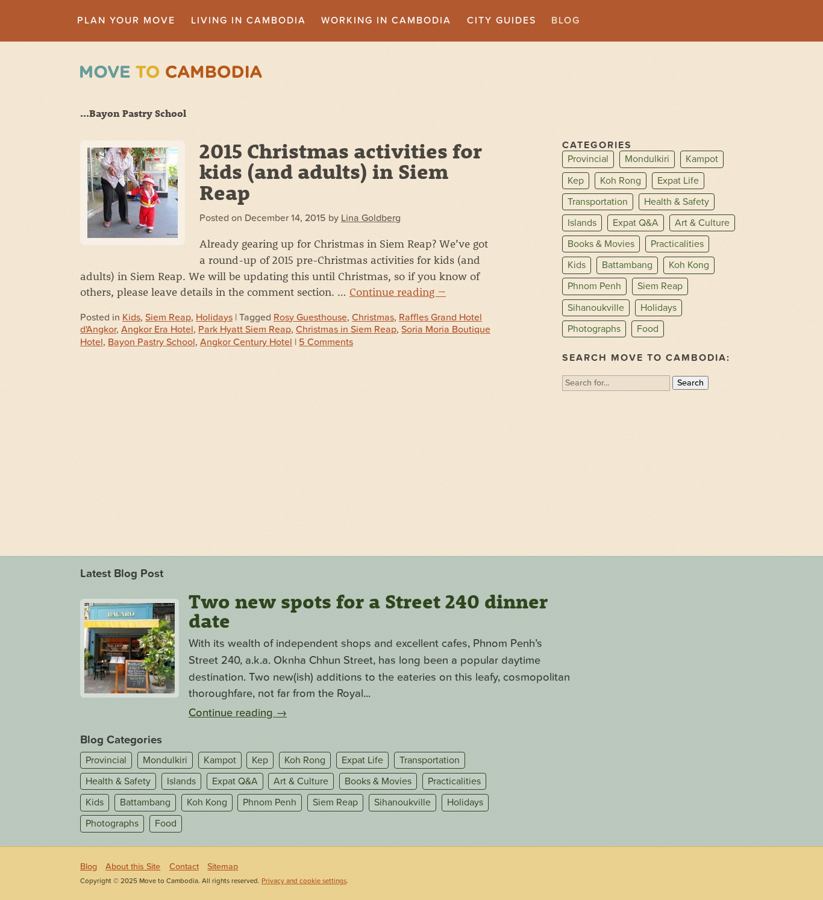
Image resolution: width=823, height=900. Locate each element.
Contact (184, 866)
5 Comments (326, 342)
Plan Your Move (126, 20)
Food (648, 329)
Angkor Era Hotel (157, 329)
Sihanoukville (596, 308)
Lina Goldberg (371, 218)
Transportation (598, 202)
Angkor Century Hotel (246, 342)
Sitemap (222, 866)
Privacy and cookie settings (303, 881)
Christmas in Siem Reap (346, 329)
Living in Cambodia (248, 20)
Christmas (373, 317)
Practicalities (677, 244)
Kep (576, 181)
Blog (565, 20)
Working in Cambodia (386, 20)
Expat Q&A (636, 223)
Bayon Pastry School (151, 342)
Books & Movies (601, 244)
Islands (582, 223)
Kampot (702, 160)
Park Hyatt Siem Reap (244, 329)
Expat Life (678, 181)
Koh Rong (620, 181)
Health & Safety (676, 202)
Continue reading (397, 291)
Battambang (627, 265)
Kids (131, 317)
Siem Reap (168, 317)
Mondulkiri (647, 160)
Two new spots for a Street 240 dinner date (368, 611)
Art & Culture (702, 223)
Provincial (588, 160)
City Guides (501, 20)
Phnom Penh (594, 287)
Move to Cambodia (171, 72)
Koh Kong (689, 265)
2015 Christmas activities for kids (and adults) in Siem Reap (340, 171)
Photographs (594, 329)
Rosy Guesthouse (310, 317)
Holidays (214, 317)
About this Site (132, 866)
